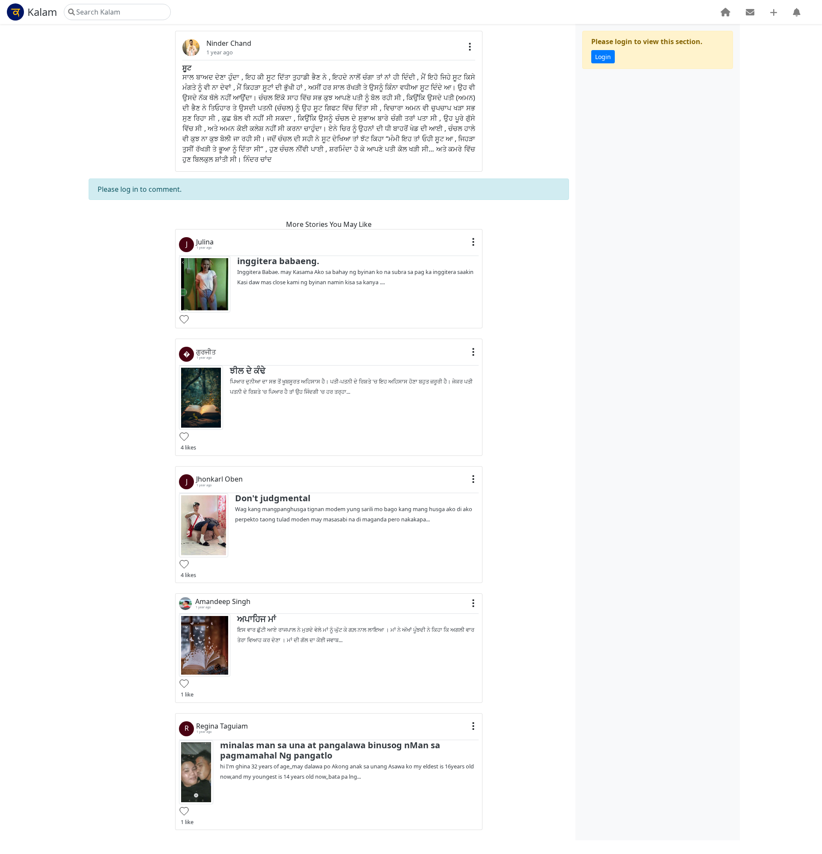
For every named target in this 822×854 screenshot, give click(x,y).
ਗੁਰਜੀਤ (206, 352)
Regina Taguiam (222, 726)
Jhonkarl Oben (219, 479)
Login (603, 57)
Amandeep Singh (222, 602)
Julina (205, 242)
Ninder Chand (228, 43)
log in (129, 189)
